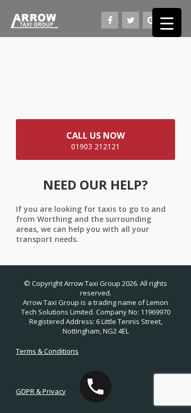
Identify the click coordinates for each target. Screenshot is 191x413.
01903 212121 (95, 140)
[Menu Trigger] (166, 22)
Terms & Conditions (47, 351)
